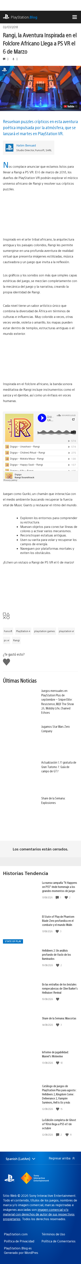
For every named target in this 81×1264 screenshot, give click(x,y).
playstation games (44, 631)
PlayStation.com (16, 1234)
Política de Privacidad (19, 1241)
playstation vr (66, 631)
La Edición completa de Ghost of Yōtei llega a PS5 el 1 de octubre (59, 1124)
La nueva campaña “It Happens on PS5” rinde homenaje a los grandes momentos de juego (59, 887)
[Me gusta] (67, 897)
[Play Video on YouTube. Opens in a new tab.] (70, 106)
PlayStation (24, 17)
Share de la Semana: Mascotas (59, 1018)
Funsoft (8, 631)
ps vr (6, 640)
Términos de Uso (53, 1234)
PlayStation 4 (23, 631)
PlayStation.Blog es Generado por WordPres (21, 1250)
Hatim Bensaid (26, 145)
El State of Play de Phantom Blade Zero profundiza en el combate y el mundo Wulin (58, 920)
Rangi (16, 640)
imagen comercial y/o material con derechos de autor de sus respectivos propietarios (39, 1214)
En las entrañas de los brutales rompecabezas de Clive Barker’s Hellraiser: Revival (60, 988)
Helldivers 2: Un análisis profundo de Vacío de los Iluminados (56, 954)
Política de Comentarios (58, 1241)
